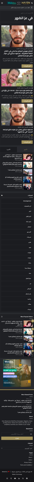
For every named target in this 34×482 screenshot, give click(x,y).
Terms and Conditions (26, 465)
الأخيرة (8, 149)
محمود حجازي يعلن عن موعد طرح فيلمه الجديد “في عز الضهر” (18, 130)
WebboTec (4, 471)
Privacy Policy (28, 462)
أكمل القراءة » (27, 66)
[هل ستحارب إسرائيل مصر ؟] (27, 172)
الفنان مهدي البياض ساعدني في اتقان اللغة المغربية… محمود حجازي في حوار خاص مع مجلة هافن (18, 53)
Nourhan (29, 48)
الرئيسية (30, 13)
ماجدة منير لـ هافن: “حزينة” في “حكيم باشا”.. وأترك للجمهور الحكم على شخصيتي (12, 156)
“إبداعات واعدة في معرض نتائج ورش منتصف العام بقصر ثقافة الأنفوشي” (12, 163)
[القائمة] (2, 3)
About (30, 457)
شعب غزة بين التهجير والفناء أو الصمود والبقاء (13, 178)
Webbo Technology (17, 474)
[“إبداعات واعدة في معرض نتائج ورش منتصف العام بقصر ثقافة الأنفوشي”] (27, 165)
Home (30, 460)
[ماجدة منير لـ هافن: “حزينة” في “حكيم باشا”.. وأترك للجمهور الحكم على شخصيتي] (27, 157)
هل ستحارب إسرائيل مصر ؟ (15, 170)
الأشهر (25, 149)
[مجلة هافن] (18, 3)
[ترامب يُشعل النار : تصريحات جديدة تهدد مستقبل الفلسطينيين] (27, 187)
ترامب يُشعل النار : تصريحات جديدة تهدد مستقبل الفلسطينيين (13, 185)
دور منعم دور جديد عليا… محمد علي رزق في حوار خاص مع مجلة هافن (17, 91)
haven (30, 88)
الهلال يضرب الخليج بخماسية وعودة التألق (20, 7)
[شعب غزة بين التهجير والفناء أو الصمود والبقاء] (27, 179)
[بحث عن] (32, 3)
